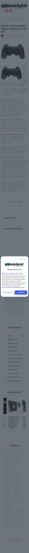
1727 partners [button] (12, 273)
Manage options (8, 292)
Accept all (21, 292)
